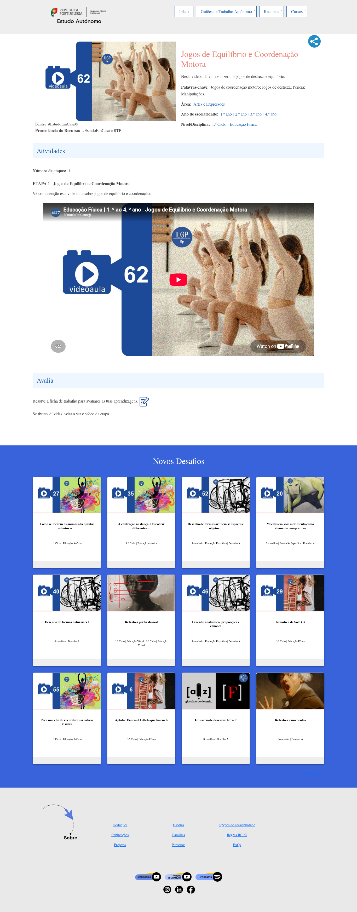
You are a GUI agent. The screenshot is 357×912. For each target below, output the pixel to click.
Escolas (178, 824)
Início (184, 11)
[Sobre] (61, 822)
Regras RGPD (237, 834)
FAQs (237, 844)
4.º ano (271, 114)
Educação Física (243, 124)
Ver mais (310, 773)
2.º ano (241, 114)
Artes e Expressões (209, 104)
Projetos (120, 844)
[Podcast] (208, 876)
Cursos (297, 11)
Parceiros (178, 844)
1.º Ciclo (219, 124)
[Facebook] (191, 888)
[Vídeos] (178, 876)
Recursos (271, 11)
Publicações (120, 834)
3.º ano (256, 114)
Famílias (178, 834)
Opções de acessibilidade (237, 824)
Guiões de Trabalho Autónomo (226, 11)
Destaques (120, 824)
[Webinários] (148, 876)
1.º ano (226, 114)
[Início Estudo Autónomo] (78, 11)
